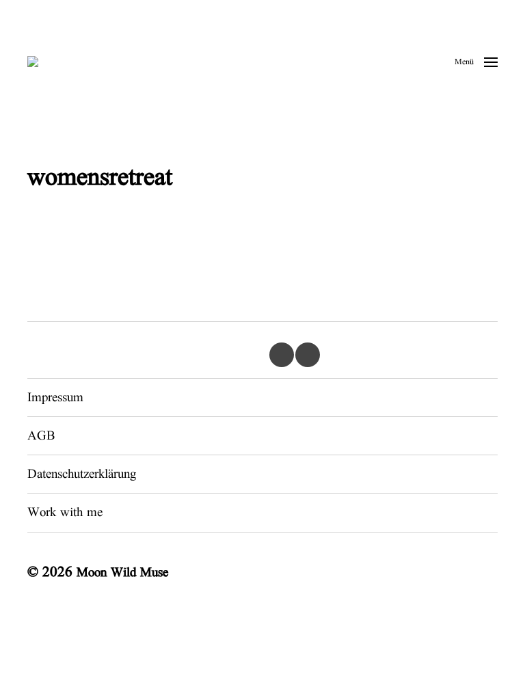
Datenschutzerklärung (81, 474)
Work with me (65, 512)
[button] (476, 61)
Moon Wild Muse (122, 572)
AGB (41, 435)
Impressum (55, 397)
